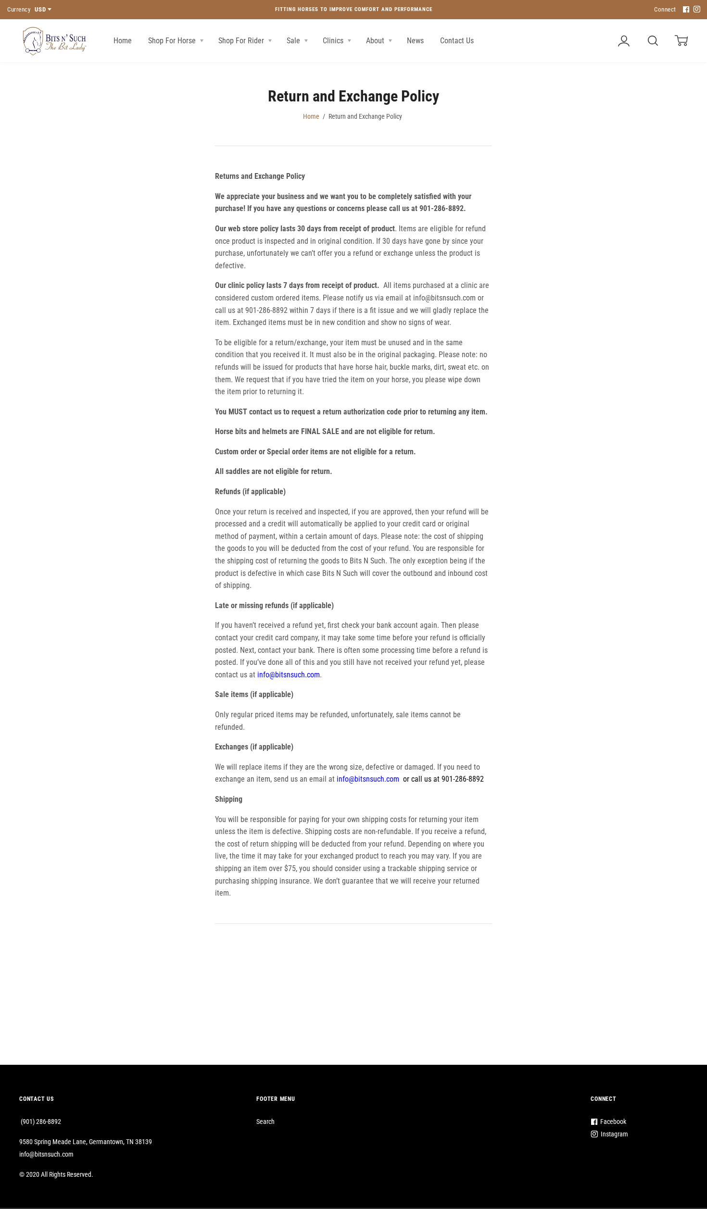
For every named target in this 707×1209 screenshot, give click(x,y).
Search (265, 1121)
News (415, 40)
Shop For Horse (173, 40)
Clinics (334, 40)
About (376, 40)
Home (123, 40)
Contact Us (457, 40)
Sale (294, 40)
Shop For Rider (242, 40)
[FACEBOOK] (685, 10)
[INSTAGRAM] (695, 10)
